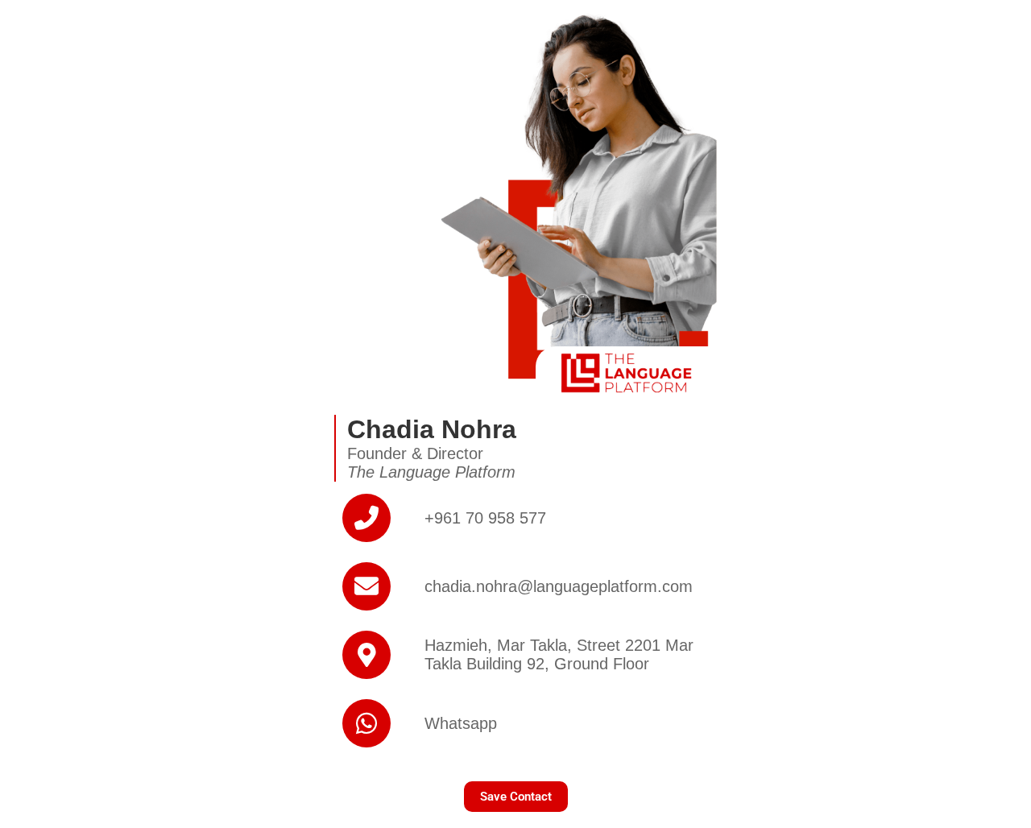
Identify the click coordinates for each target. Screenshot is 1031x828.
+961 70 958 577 (485, 518)
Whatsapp (460, 723)
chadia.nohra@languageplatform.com (558, 586)
